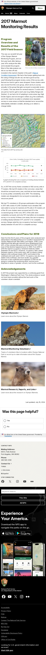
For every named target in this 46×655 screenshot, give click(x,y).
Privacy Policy (6, 611)
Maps (16, 13)
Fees (28, 13)
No (8, 426)
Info (2, 13)
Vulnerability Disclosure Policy (11, 633)
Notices (3, 617)
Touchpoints (8, 436)
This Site (23, 498)
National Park (14, 8)
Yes (8, 420)
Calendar (22, 13)
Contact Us (5, 464)
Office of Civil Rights (8, 639)
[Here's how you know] (23, 2)
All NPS (23, 503)
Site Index (6, 470)
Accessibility (5, 607)
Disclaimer (4, 630)
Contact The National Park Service (13, 620)
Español (5, 473)
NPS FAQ (4, 623)
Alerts (8, 13)
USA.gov (4, 636)
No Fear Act (5, 627)
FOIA (2, 614)
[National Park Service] (2, 8)
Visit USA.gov (7, 650)
